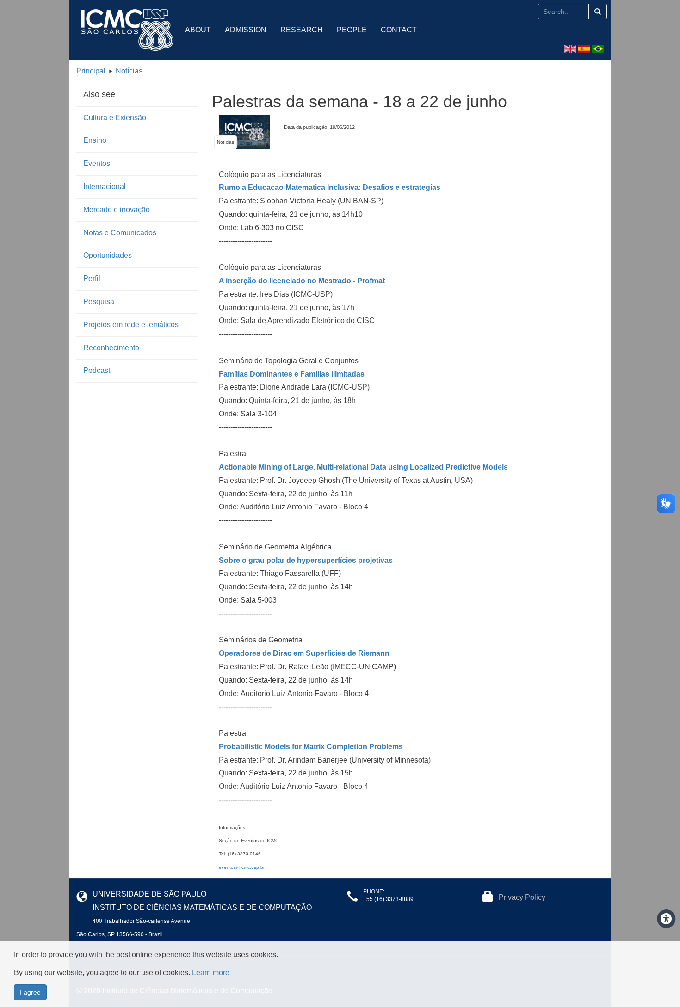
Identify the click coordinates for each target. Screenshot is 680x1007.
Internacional (104, 186)
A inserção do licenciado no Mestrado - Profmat (302, 281)
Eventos (96, 163)
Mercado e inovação (116, 210)
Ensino (94, 140)
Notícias (129, 71)
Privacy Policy (522, 897)
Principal (90, 71)
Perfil (91, 278)
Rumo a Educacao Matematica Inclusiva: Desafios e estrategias (329, 187)
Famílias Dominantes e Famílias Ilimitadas (292, 374)
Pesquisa (98, 301)
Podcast (96, 370)
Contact (399, 30)
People (352, 30)
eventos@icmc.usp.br (242, 867)
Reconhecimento (111, 348)
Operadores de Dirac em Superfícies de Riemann (304, 653)
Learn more (210, 972)
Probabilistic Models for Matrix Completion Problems (311, 747)
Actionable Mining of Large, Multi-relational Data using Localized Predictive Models (363, 467)
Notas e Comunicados (119, 233)
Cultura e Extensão (114, 118)
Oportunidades (107, 255)
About (198, 30)
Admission (245, 30)
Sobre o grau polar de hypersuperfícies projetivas (306, 560)
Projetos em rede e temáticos (131, 325)
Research (301, 30)
